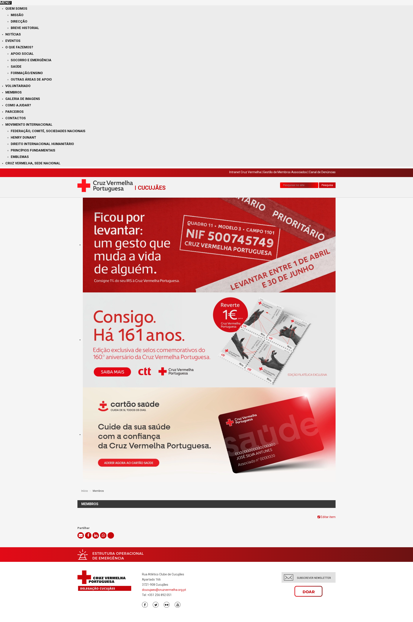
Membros (13, 92)
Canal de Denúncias (322, 172)
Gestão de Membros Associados (285, 172)
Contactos (15, 118)
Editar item (328, 517)
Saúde (16, 67)
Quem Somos (16, 9)
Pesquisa (327, 185)
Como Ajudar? (18, 105)
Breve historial (25, 28)
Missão (17, 15)
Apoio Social (22, 54)
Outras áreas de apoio (31, 79)
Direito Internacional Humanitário (42, 144)
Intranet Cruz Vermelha (245, 172)
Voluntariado (18, 86)
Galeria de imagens (22, 99)
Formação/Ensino (27, 73)
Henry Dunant (23, 137)
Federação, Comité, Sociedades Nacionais (48, 131)
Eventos (12, 41)
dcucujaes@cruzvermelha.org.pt (164, 589)
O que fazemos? (19, 47)
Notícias (13, 34)
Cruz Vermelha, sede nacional (32, 163)
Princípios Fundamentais (33, 150)
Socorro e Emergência (31, 60)
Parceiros (14, 112)
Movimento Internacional (28, 125)
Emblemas (20, 157)
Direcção (19, 21)
